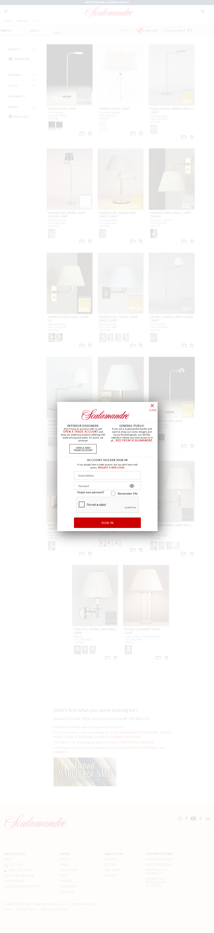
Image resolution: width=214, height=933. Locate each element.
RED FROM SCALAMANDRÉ (134, 440)
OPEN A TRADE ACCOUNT (80, 431)
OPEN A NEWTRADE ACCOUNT (83, 449)
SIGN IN (107, 523)
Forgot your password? (90, 492)
